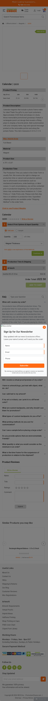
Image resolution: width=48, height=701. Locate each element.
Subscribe (24, 366)
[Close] (44, 327)
